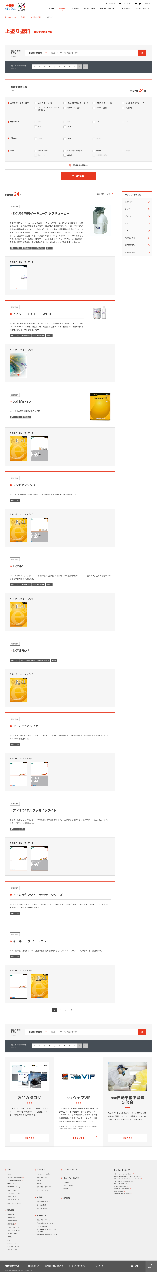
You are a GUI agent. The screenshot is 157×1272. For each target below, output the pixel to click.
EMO (8, 1240)
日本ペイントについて (71, 1178)
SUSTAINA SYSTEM (13, 1246)
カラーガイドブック (13, 1200)
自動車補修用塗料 (36, 17)
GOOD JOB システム (143, 8)
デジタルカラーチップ (13, 1193)
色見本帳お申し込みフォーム (45, 1223)
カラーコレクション (13, 1190)
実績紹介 (39, 1180)
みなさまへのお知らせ (43, 1208)
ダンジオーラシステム (13, 1243)
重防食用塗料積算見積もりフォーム (47, 1234)
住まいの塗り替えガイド (44, 1187)
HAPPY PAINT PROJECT (14, 1203)
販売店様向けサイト (42, 1201)
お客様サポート (42, 1197)
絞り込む (80, 175)
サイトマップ (98, 1266)
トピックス (126, 8)
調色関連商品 (130, 245)
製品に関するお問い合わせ (44, 1220)
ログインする (78, 1138)
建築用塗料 (10, 1214)
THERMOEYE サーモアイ (14, 1233)
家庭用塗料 (10, 1224)
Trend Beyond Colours (14, 1180)
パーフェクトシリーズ (13, 1230)
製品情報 (23, 17)
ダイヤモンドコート (42, 1190)
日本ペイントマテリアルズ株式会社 (122, 1193)
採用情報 (112, 3)
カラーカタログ (11, 1196)
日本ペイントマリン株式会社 (120, 1183)
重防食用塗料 (11, 1217)
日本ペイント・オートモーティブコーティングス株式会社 (127, 1176)
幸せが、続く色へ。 (13, 1183)
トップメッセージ (68, 1185)
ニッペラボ (41, 1170)
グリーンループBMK (13, 1250)
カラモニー (10, 1174)
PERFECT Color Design (14, 1187)
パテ (126, 223)
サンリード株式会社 (118, 1191)
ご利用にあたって (33, 1266)
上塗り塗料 (129, 202)
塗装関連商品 (130, 252)
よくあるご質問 (41, 1205)
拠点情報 (66, 1189)
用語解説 (39, 1183)
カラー (51, 8)
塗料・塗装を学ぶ (42, 1177)
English (147, 3)
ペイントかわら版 (42, 1226)
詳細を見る (29, 1138)
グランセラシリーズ (13, 1227)
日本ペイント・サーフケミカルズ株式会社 (123, 1181)
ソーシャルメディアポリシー (78, 1266)
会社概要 (66, 1182)
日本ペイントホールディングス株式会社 (123, 1174)
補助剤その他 (130, 238)
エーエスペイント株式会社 (120, 1186)
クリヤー (128, 209)
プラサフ (128, 216)
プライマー (129, 231)
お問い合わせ (126, 3)
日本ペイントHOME (10, 17)
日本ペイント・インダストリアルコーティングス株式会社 (127, 1179)
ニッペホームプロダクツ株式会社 (121, 1188)
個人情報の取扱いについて (54, 1266)
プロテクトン (11, 1237)
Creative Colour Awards (14, 1177)
